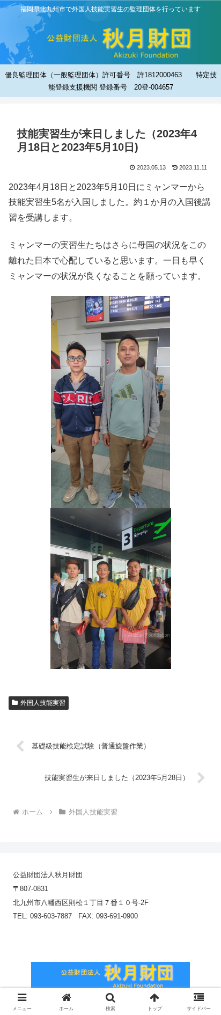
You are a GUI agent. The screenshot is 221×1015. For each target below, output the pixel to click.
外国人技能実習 (42, 703)
